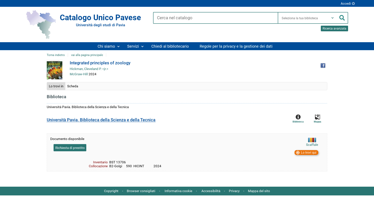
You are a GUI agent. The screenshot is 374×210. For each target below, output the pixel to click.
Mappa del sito (259, 191)
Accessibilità (210, 191)
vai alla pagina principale (87, 55)
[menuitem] (108, 46)
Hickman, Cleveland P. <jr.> (89, 69)
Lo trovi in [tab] (56, 86)
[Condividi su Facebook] (323, 65)
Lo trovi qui (308, 152)
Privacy (234, 191)
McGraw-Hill (79, 74)
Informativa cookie (178, 191)
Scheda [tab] (72, 86)
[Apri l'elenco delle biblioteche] (332, 18)
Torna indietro (56, 55)
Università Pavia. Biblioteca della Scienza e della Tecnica (101, 119)
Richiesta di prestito (70, 148)
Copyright (111, 191)
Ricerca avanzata (334, 28)
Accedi (346, 3)
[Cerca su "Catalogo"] (215, 18)
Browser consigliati (141, 191)
